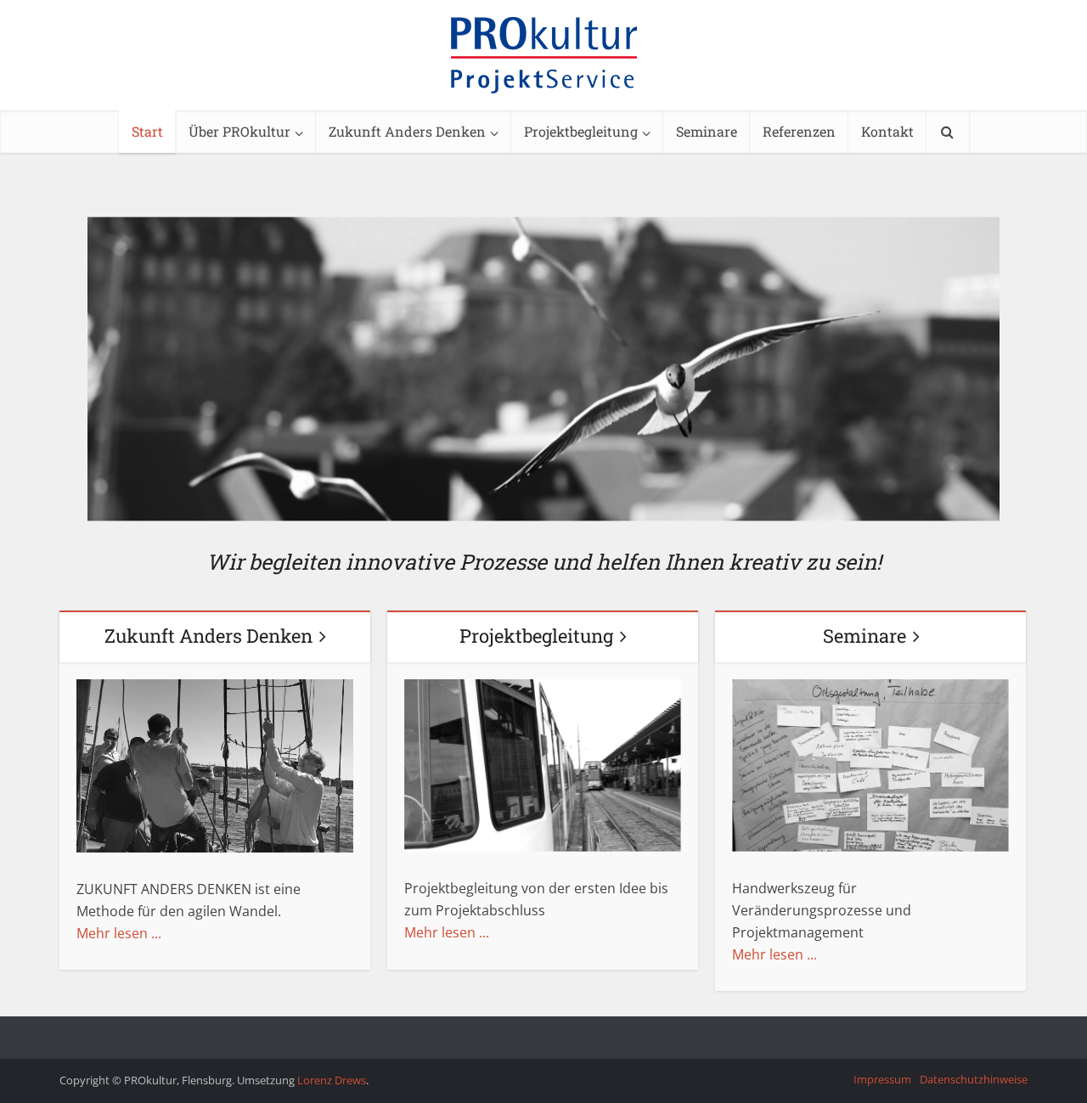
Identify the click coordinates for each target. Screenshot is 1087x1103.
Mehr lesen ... (118, 933)
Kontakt (887, 131)
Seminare (706, 131)
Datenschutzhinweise (974, 1079)
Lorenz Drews (331, 1080)
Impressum (882, 1079)
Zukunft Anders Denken (407, 131)
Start (147, 131)
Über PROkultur (239, 131)
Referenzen (799, 131)
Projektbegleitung (581, 131)
